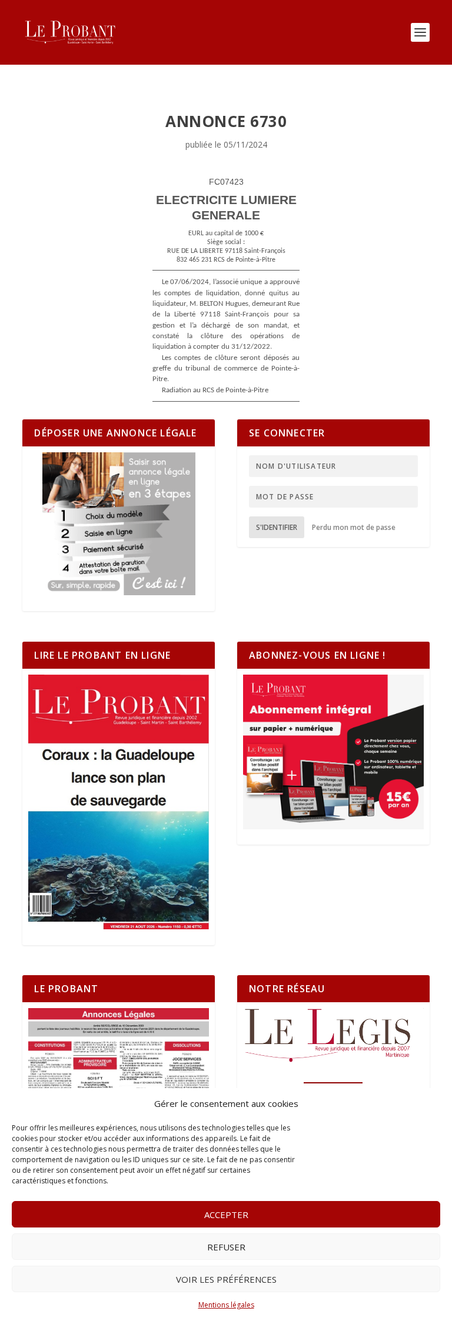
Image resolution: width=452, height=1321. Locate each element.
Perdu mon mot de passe (354, 527)
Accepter (226, 1214)
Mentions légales (226, 1305)
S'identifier (276, 527)
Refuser (226, 1247)
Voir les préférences (226, 1279)
